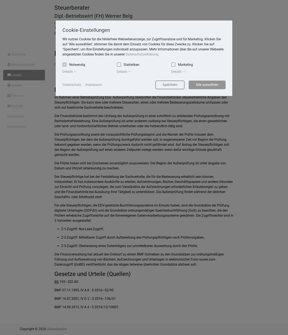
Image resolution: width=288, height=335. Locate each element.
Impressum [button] (93, 85)
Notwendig (77, 65)
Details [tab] (68, 72)
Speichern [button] (170, 85)
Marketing (185, 65)
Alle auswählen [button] (207, 85)
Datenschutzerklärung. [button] (142, 54)
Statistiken (131, 65)
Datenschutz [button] (71, 85)
